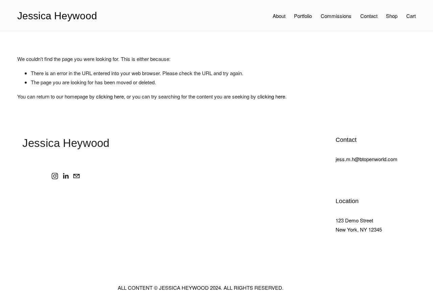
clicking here (110, 96)
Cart (411, 15)
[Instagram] (54, 176)
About (279, 15)
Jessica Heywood (57, 15)
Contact (369, 15)
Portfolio (303, 15)
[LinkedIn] (65, 176)
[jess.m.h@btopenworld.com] (76, 176)
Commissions (336, 15)
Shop (391, 15)
